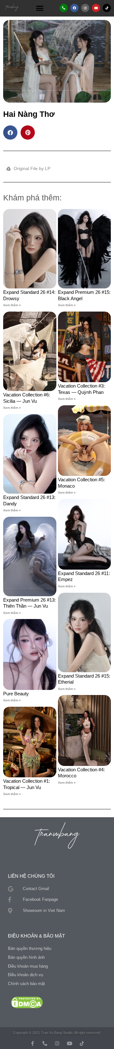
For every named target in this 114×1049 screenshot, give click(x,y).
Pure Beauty (16, 693)
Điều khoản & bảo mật (36, 935)
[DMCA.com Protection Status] (27, 1002)
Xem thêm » (12, 305)
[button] (40, 8)
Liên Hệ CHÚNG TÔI (31, 876)
